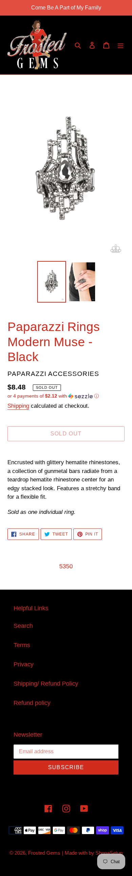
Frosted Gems (44, 853)
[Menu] (120, 45)
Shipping (18, 406)
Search (23, 625)
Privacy (24, 664)
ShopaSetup (109, 853)
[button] (53, 396)
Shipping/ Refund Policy (46, 683)
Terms (22, 645)
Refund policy (32, 703)
